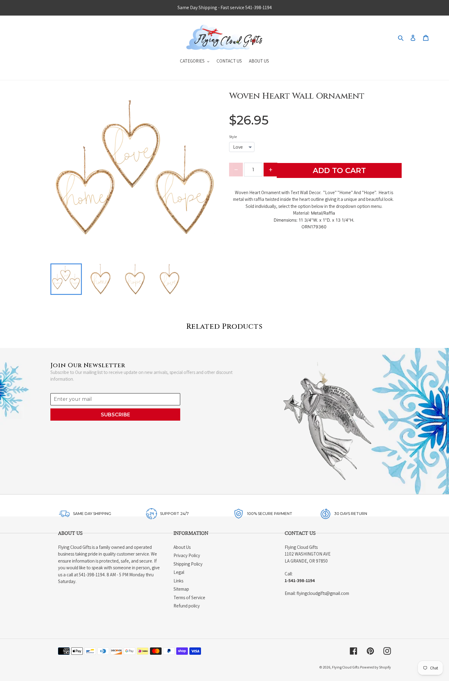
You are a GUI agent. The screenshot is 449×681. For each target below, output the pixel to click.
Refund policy (186, 606)
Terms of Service (189, 597)
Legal (178, 572)
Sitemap (181, 589)
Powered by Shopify (375, 667)
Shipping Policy (188, 564)
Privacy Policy (186, 555)
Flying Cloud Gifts (345, 667)
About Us (182, 547)
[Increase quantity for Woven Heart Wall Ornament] (270, 169)
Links (178, 581)
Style (233, 136)
